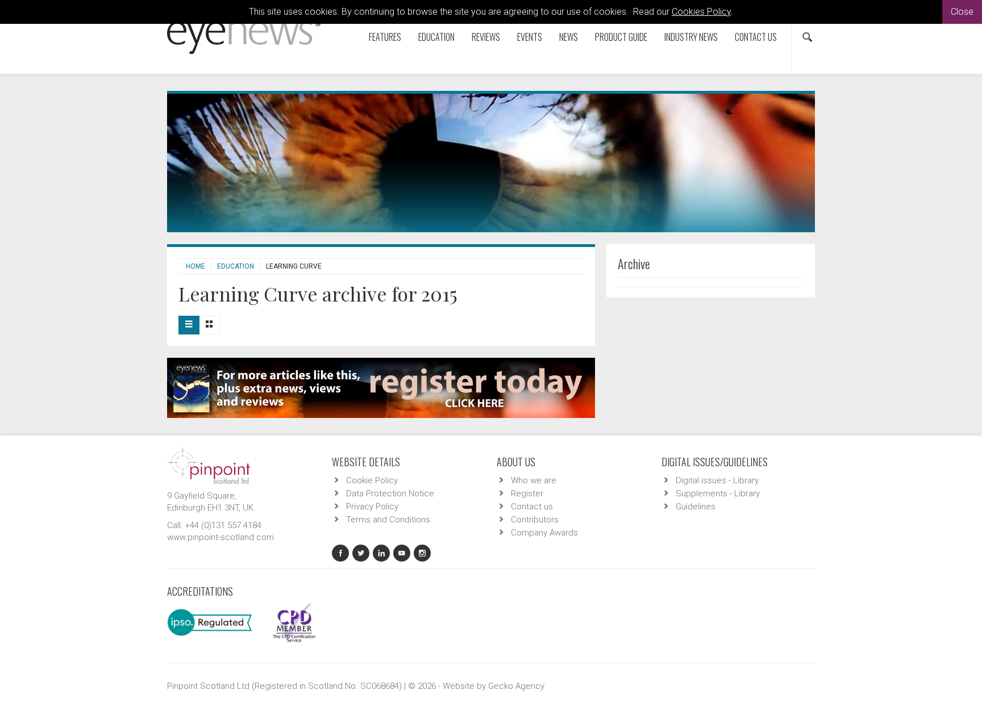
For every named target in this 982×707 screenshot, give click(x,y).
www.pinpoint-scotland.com (220, 537)
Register (527, 493)
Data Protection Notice (390, 493)
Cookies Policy (701, 11)
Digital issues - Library (717, 480)
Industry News (691, 37)
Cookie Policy (372, 480)
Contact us (756, 37)
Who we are (533, 480)
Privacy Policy (372, 506)
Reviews (486, 37)
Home (195, 266)
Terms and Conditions (388, 519)
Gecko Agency (516, 686)
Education (436, 37)
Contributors (535, 519)
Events (529, 37)
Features (385, 37)
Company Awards (544, 533)
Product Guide (621, 37)
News (568, 37)
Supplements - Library (718, 493)
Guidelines (695, 506)
